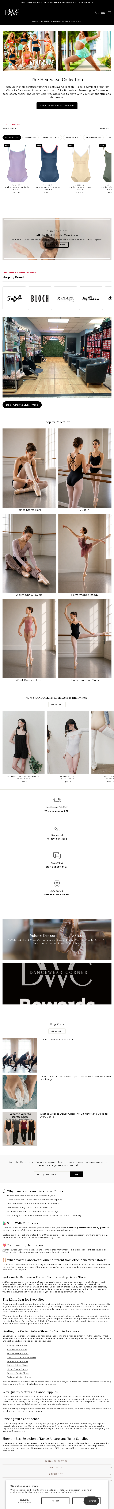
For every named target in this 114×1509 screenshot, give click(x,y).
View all (57, 704)
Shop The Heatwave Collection (57, 105)
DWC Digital (56, 1468)
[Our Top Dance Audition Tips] (20, 1055)
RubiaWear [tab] (93, 137)
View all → (105, 128)
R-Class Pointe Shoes (17, 1365)
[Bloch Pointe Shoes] (40, 298)
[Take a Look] (57, 239)
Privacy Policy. (69, 1492)
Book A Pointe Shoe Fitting (22, 404)
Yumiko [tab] (30, 137)
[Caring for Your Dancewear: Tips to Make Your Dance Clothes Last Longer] (20, 1092)
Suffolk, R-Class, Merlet (49, 1321)
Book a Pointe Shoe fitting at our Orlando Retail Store (56, 21)
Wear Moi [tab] (72, 137)
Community (56, 1474)
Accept (55, 1501)
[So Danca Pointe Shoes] (91, 298)
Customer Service (56, 1461)
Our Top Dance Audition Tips (56, 1039)
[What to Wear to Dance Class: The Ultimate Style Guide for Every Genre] (20, 1129)
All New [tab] (11, 137)
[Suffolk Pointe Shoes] (14, 298)
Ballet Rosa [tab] (51, 137)
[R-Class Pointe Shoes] (65, 298)
